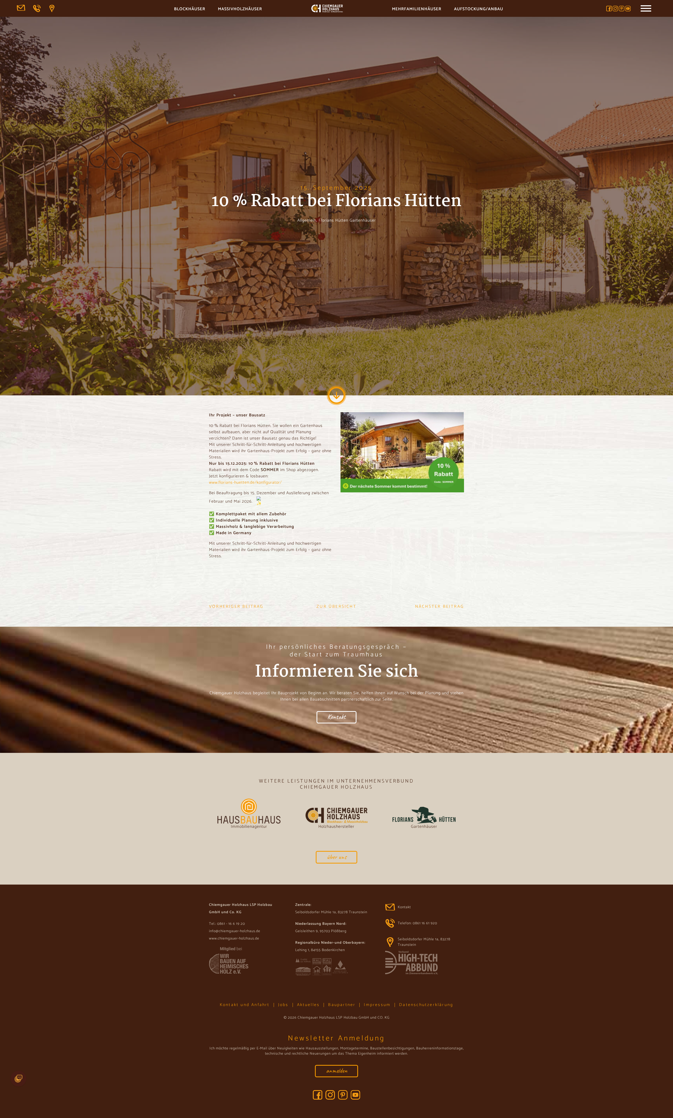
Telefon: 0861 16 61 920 (37, 8)
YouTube (628, 8)
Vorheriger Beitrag (236, 607)
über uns (336, 856)
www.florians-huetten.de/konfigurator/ (245, 482)
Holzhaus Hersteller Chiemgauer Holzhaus (327, 9)
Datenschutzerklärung (426, 1004)
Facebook (609, 8)
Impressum (377, 1004)
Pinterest (621, 8)
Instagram (615, 8)
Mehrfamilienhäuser (416, 9)
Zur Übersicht (336, 607)
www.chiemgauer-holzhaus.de (234, 939)
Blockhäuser (189, 9)
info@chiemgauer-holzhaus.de (234, 931)
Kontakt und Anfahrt (245, 1004)
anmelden (336, 1070)
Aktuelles (308, 1004)
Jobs (283, 1004)
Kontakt (21, 8)
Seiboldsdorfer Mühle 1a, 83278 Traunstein (53, 8)
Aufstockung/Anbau (478, 9)
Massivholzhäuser (240, 9)
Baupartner (341, 1004)
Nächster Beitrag (439, 607)
